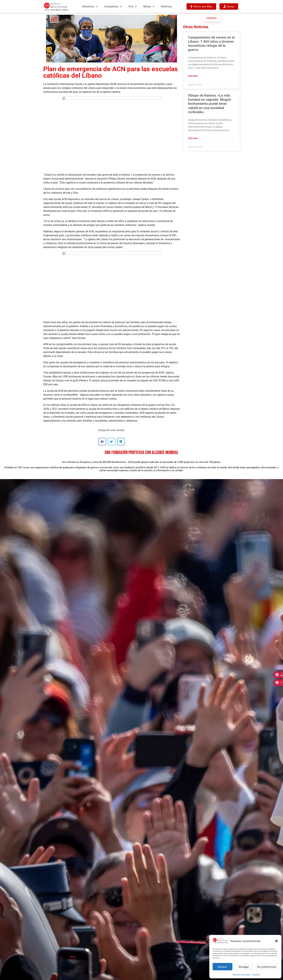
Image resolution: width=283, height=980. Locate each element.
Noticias (166, 6)
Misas (147, 6)
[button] (276, 941)
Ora (130, 6)
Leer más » (193, 76)
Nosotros (88, 6)
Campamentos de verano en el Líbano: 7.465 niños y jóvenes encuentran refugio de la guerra (211, 43)
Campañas (111, 6)
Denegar (244, 966)
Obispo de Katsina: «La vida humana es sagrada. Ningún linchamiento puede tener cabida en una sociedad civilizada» (209, 103)
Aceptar (222, 966)
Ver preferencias (266, 966)
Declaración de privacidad (241, 974)
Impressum (256, 974)
